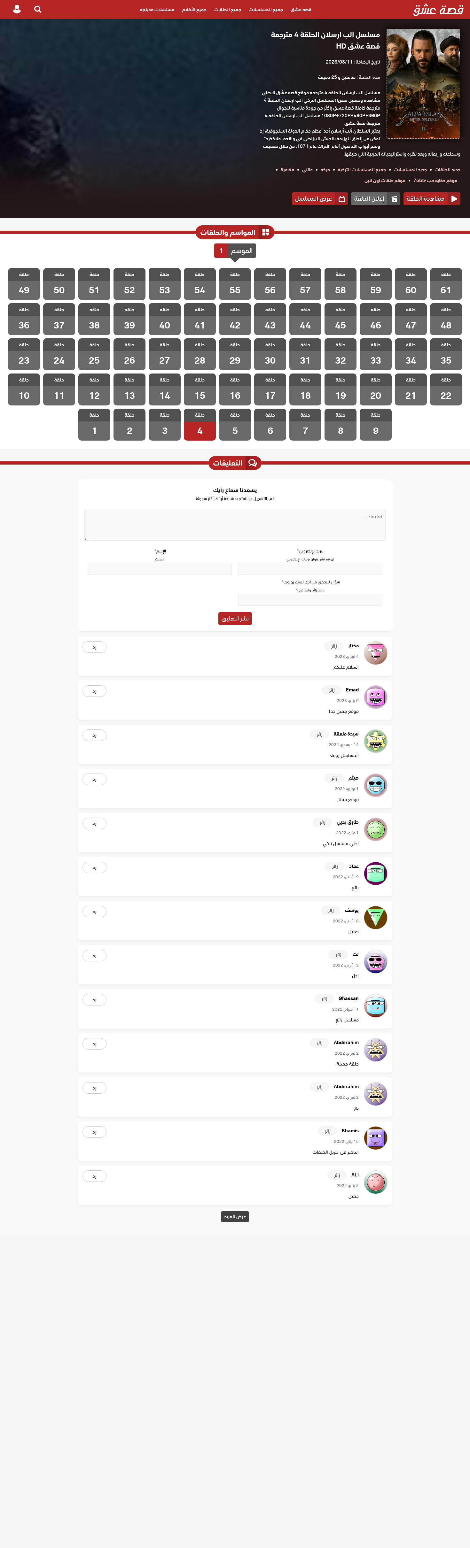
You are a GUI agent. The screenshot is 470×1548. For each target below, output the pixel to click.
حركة (325, 169)
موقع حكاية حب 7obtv (435, 180)
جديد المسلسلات (410, 169)
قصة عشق (301, 9)
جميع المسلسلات (266, 9)
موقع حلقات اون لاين (384, 180)
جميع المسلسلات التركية (362, 169)
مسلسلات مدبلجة (157, 9)
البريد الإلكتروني (310, 551)
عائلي (307, 169)
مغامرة (287, 169)
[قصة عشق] (438, 9)
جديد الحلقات (447, 169)
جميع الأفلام (194, 9)
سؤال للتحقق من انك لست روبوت (310, 582)
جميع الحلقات (227, 9)
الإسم (160, 551)
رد (94, 647)
